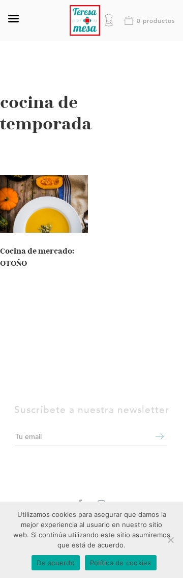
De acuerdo (56, 563)
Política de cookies (120, 563)
